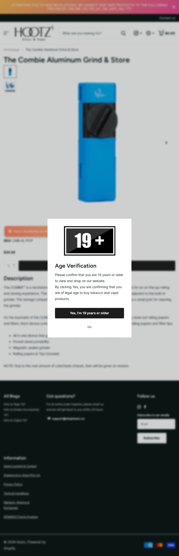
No (89, 327)
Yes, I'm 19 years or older (89, 313)
